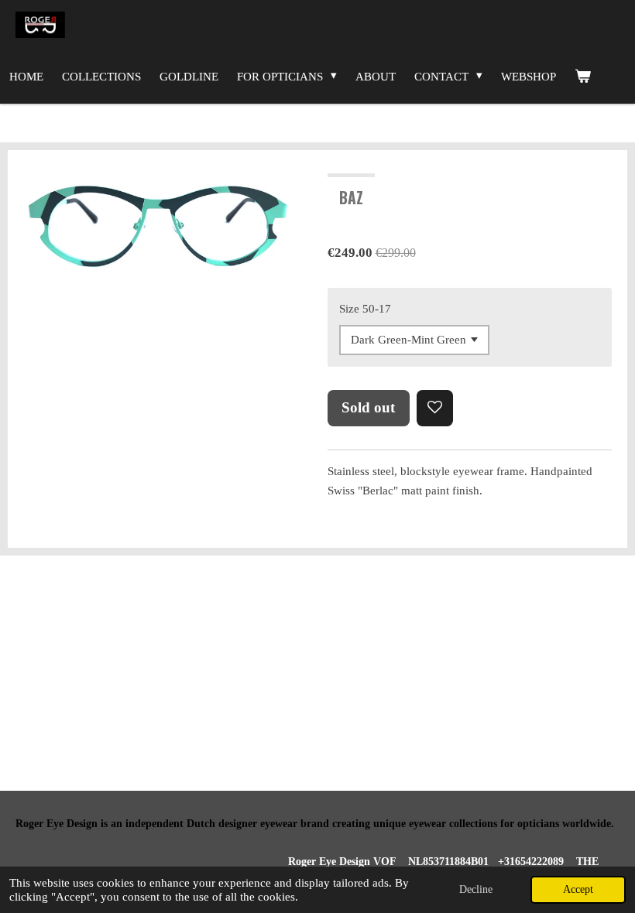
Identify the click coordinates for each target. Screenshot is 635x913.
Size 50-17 (365, 309)
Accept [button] (578, 889)
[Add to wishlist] (435, 408)
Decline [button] (476, 889)
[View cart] (582, 77)
